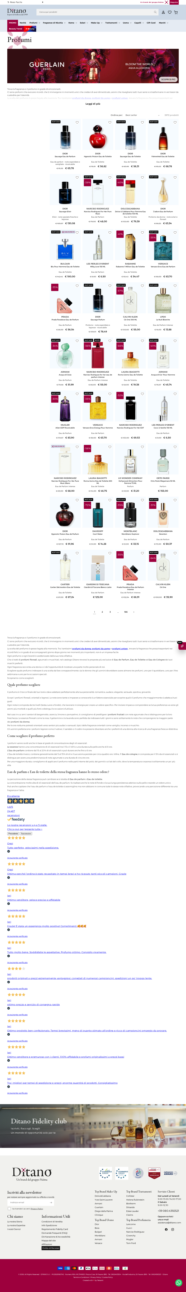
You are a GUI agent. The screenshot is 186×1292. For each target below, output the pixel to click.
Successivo (26, 834)
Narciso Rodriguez (135, 1232)
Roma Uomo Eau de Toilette (130, 375)
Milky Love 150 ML (97, 267)
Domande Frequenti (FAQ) (54, 1233)
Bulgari (98, 1232)
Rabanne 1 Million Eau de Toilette (130, 267)
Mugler (129, 1239)
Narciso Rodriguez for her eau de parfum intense (97, 376)
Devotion (163, 534)
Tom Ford (131, 1243)
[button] (34, 23)
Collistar (130, 1196)
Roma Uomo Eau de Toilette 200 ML (98, 482)
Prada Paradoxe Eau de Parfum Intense (130, 588)
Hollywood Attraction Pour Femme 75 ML (130, 482)
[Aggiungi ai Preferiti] (77, 122)
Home (71, 23)
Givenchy (130, 1235)
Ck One (163, 587)
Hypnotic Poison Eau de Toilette (98, 156)
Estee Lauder (132, 1211)
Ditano (165, 1274)
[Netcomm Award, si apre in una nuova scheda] (154, 1173)
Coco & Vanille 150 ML (163, 428)
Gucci (129, 1228)
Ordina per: (117, 115)
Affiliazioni (47, 1244)
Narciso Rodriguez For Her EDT (130, 428)
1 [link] (94, 612)
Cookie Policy (107, 1277)
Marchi (162, 23)
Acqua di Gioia (65, 375)
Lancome (131, 1224)
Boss (97, 1228)
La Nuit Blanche (163, 320)
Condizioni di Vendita (52, 1221)
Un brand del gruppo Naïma (151, 2)
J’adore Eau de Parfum (163, 211)
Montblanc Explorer (130, 534)
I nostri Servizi (14, 1229)
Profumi (33, 23)
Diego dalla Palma (104, 1211)
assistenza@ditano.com (169, 1222)
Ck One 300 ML (130, 320)
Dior (97, 1224)
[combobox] (97, 12)
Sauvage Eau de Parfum (65, 156)
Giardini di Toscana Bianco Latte (97, 587)
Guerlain (99, 1207)
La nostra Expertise (16, 1225)
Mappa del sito (49, 1240)
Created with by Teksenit (93, 1280)
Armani (98, 1203)
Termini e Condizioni (81, 1277)
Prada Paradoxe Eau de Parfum (65, 320)
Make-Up (95, 23)
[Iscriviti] (51, 1202)
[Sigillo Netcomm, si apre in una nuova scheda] (138, 1173)
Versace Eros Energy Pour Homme (98, 428)
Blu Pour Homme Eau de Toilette (65, 267)
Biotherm (131, 1203)
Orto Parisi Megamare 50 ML (163, 481)
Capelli (137, 23)
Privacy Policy (37, 1209)
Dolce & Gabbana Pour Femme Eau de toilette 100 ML (130, 212)
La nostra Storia (14, 1221)
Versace (98, 1243)
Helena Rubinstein (135, 1199)
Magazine (174, 2)
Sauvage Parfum (98, 320)
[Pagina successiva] (133, 612)
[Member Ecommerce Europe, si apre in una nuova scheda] (122, 1173)
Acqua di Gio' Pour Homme (163, 375)
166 (126, 612)
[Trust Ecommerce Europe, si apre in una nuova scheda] (105, 1173)
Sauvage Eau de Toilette (130, 156)
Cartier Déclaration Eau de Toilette (65, 587)
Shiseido (130, 1207)
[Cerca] (155, 12)
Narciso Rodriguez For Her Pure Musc (97, 212)
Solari (82, 23)
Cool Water (98, 534)
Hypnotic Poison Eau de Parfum (65, 534)
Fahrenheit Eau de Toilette (163, 156)
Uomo (126, 23)
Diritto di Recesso (50, 1248)
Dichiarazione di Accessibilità (56, 1236)
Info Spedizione (49, 1225)
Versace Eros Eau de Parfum (163, 267)
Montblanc (100, 1235)
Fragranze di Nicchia (53, 23)
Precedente (13, 834)
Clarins (129, 1215)
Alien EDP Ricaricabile (65, 428)
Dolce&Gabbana (103, 1196)
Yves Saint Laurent (103, 1199)
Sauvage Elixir (65, 211)
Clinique (99, 1215)
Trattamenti (111, 23)
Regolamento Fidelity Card (55, 1229)
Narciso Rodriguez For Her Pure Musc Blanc (65, 482)
